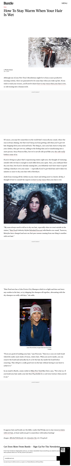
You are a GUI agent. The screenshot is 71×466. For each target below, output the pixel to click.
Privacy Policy (40, 461)
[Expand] (61, 449)
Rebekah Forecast (35, 230)
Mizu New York (36, 371)
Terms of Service (31, 461)
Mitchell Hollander (17, 438)
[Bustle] (8, 3)
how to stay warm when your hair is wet (51, 84)
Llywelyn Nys (32, 438)
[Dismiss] (68, 449)
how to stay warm (39, 180)
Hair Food (13, 230)
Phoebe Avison (9, 70)
